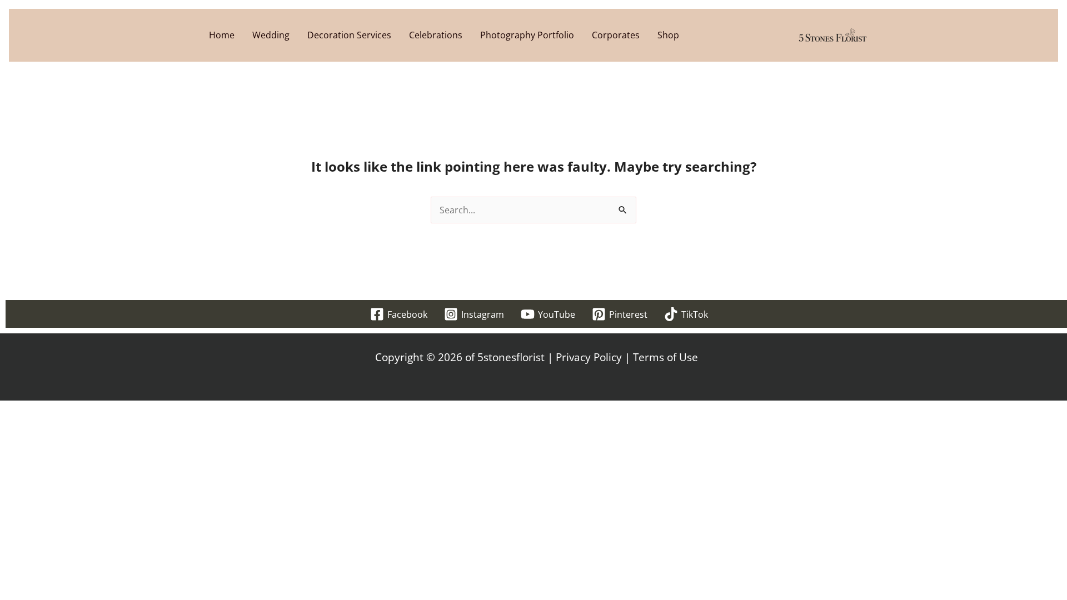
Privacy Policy (589, 357)
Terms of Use (665, 357)
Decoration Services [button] (349, 35)
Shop (668, 35)
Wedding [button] (271, 35)
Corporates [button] (616, 35)
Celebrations (435, 35)
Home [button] (222, 35)
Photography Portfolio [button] (527, 35)
